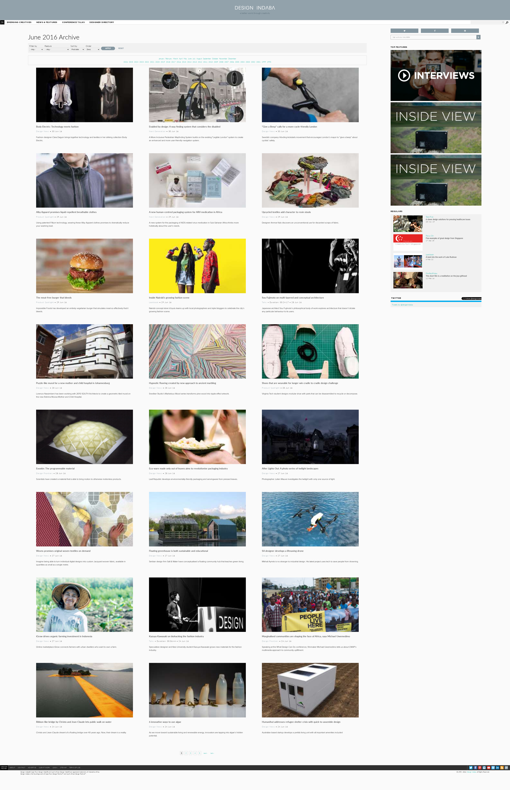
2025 (131, 62)
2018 (168, 62)
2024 (136, 62)
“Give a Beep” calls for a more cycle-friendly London (289, 126)
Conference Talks (73, 22)
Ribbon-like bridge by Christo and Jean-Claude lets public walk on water (74, 721)
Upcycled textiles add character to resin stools (286, 212)
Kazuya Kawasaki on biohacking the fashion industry (176, 636)
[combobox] (487, 22)
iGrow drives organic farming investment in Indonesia (64, 636)
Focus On (430, 235)
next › (205, 753)
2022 (147, 62)
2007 (226, 62)
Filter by (33, 45)
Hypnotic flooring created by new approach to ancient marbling (182, 383)
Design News (42, 131)
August (199, 58)
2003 (248, 62)
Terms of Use (74, 767)
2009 (216, 62)
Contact (21, 767)
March (175, 58)
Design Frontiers (44, 473)
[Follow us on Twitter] (404, 31)
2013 (195, 62)
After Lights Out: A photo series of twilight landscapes (290, 468)
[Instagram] (484, 767)
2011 (205, 62)
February (168, 58)
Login (55, 767)
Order (88, 45)
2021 (152, 62)
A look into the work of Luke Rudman (441, 257)
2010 (211, 62)
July (194, 58)
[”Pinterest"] (465, 31)
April (181, 58)
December (232, 58)
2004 (242, 62)
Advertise (32, 767)
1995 (269, 62)
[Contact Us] (506, 767)
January (161, 58)
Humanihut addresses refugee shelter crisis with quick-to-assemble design (301, 721)
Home (2, 22)
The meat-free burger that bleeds (54, 297)
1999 (264, 62)
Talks (264, 302)
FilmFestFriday (431, 273)
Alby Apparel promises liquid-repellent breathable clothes (66, 212)
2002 (253, 62)
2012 (200, 62)
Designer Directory (102, 22)
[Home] (255, 8)
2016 (179, 62)
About (12, 767)
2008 (221, 62)
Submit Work (44, 767)
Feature (48, 45)
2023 (141, 62)
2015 (184, 62)
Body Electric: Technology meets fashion (57, 126)
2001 (258, 62)
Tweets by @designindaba (402, 304)
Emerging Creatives (19, 22)
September (207, 58)
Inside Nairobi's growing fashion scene (169, 297)
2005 (237, 62)
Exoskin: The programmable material (55, 468)
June (190, 58)
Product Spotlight (45, 216)
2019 (163, 62)
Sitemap (63, 767)
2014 (189, 62)
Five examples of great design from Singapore (444, 238)
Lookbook (154, 302)
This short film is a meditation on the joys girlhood (446, 275)
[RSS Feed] (502, 767)
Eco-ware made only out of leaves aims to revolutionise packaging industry (188, 468)
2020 (157, 62)
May (185, 58)
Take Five (429, 216)
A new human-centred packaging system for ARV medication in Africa (185, 212)
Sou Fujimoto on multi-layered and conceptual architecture (293, 297)
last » (212, 753)
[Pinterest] (479, 767)
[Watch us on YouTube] (488, 767)
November (223, 58)
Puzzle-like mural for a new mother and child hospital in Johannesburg (73, 383)
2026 (126, 62)
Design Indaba (471, 772)
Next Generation (157, 131)
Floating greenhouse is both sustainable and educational (178, 550)
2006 (232, 62)
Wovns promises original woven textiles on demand (63, 550)
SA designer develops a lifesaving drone (283, 550)
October (215, 58)
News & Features (46, 22)
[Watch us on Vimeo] (493, 767)
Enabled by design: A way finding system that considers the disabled (184, 126)
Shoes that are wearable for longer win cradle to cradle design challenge (300, 383)
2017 (173, 62)
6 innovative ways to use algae (165, 721)
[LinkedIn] (497, 767)
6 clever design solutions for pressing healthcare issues (448, 219)
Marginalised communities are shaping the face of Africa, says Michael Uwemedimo (306, 636)
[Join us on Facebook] (435, 31)
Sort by (74, 45)
